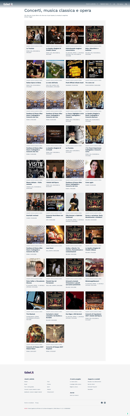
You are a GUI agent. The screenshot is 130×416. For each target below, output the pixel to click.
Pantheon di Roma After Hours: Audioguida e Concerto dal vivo (34, 115)
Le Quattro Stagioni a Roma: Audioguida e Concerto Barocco (92, 115)
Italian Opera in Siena (33, 82)
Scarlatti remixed (32, 215)
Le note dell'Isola (52, 82)
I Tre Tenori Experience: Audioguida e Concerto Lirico (93, 149)
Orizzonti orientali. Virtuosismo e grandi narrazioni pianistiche (73, 282)
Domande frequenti (92, 386)
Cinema (49, 384)
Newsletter (90, 389)
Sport (48, 386)
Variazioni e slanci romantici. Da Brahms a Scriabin (54, 315)
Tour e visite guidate (29, 386)
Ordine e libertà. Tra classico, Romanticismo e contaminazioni (74, 249)
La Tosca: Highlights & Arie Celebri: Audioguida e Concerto (75, 115)
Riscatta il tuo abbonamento (94, 381)
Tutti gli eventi (50, 392)
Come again (89, 182)
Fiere (48, 381)
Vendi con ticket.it (74, 395)
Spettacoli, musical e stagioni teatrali (33, 392)
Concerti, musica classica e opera (34, 46)
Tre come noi (89, 82)
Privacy (37, 402)
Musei (25, 384)
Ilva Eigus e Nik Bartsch (74, 314)
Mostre (26, 381)
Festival (49, 389)
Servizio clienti (91, 384)
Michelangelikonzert (92, 281)
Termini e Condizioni (29, 402)
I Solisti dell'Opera (52, 182)
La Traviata (30, 48)
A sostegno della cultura (75, 384)
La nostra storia (73, 381)
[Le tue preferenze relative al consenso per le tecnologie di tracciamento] (127, 413)
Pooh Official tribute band (74, 82)
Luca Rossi (49, 248)
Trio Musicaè (30, 314)
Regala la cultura (74, 386)
